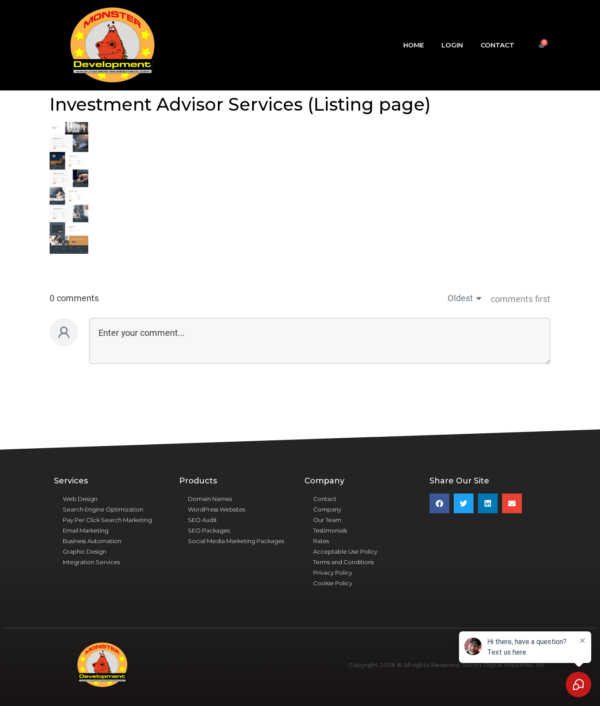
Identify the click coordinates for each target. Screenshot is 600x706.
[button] (439, 503)
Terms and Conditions (343, 562)
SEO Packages (209, 530)
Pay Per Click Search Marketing (107, 519)
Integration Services (91, 562)
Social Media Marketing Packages (236, 540)
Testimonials (330, 530)
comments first (520, 299)
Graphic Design (84, 551)
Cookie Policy (332, 583)
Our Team (327, 519)
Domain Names (210, 498)
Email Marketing (85, 530)
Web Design (80, 498)
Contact (497, 45)
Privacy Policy (332, 572)
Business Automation (92, 540)
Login (452, 45)
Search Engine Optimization (103, 509)
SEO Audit (202, 519)
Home (413, 45)
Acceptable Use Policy (345, 551)
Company (327, 509)
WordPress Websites (216, 509)
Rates (321, 540)
